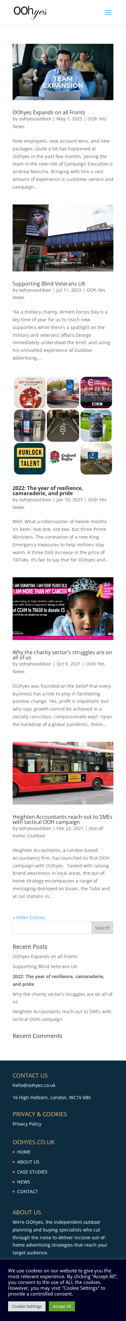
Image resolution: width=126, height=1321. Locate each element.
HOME (24, 1152)
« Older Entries (29, 917)
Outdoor (36, 836)
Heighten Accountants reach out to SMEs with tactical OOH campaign (62, 819)
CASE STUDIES (32, 1172)
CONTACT (27, 1191)
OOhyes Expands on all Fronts (49, 112)
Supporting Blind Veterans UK (49, 283)
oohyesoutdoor (35, 119)
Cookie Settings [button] (27, 1306)
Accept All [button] (62, 1306)
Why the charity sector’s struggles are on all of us (62, 655)
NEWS (23, 1182)
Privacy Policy (27, 1124)
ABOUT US (28, 1162)
